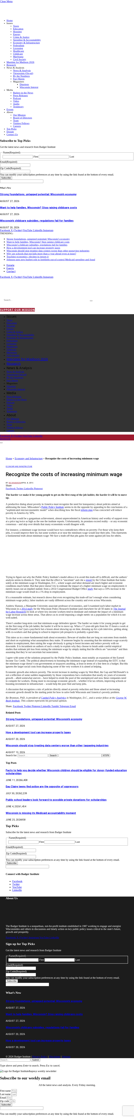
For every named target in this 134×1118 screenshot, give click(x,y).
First (36, 156)
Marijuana (18, 56)
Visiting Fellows (21, 123)
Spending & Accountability (27, 40)
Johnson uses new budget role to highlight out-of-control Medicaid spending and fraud (51, 259)
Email (3, 1097)
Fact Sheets (19, 79)
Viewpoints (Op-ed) (23, 73)
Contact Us (12, 134)
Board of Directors (22, 117)
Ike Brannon (15, 483)
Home (10, 20)
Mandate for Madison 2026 (20, 62)
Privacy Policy (39, 1056)
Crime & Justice (21, 37)
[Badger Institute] (38, 290)
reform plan (87, 510)
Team (16, 120)
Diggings (24, 84)
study (90, 588)
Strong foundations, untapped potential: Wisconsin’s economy (38, 194)
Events (10, 109)
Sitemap (66, 1056)
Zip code (5, 1101)
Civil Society (19, 59)
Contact (11, 271)
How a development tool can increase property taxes (33, 247)
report (89, 580)
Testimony (18, 106)
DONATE (5, 438)
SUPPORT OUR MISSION (17, 310)
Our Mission (19, 115)
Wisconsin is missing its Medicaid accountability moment (41, 813)
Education (18, 28)
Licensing (18, 48)
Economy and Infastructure (29, 458)
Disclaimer (54, 1056)
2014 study (27, 608)
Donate (10, 131)
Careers (17, 126)
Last (72, 156)
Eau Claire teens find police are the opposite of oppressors (42, 786)
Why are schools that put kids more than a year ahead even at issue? (41, 253)
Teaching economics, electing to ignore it (28, 256)
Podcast (17, 98)
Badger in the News (23, 92)
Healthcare (18, 51)
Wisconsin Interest (29, 87)
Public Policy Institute (52, 507)
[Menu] (1, 442)
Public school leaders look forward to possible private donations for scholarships (56, 799)
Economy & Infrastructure (26, 42)
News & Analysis (22, 70)
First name (5, 1090)
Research (11, 65)
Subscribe (6, 178)
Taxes (16, 26)
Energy (16, 34)
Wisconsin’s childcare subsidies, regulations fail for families (37, 220)
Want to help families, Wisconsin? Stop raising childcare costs (38, 207)
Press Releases (20, 95)
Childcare (18, 53)
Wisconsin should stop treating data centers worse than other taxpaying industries (48, 250)
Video (16, 101)
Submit (35, 1060)
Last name (5, 1094)
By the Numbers (21, 76)
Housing (17, 31)
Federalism (18, 45)
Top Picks (12, 129)
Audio (16, 104)
